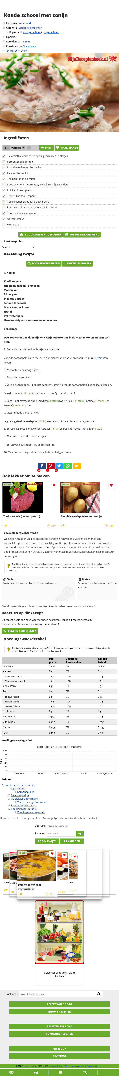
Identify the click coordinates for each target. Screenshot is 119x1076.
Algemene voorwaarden (75, 1066)
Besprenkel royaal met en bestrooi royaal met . (55, 428)
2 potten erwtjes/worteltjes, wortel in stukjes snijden (37, 184)
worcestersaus (46, 428)
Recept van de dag (59, 1004)
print (49, 147)
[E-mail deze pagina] (77, 466)
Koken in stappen (79, 263)
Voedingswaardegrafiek (31, 812)
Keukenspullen (25, 792)
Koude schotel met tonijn (19, 785)
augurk (15, 405)
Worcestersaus (15, 219)
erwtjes (49, 401)
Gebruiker (40, 825)
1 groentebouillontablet (20, 161)
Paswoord (40, 833)
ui (78, 401)
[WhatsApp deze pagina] (68, 466)
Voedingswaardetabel (23, 809)
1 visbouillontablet (17, 173)
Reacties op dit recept (23, 805)
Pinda (10, 579)
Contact (52, 1066)
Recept (14, 818)
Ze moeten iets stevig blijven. (23, 370)
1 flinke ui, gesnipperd (19, 190)
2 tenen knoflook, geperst (21, 196)
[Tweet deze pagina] (59, 466)
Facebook (59, 1048)
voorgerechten (32, 32)
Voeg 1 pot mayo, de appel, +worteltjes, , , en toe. (57, 403)
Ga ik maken (69, 147)
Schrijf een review (17, 50)
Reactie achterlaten (22, 631)
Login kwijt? (47, 841)
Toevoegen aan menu (84, 234)
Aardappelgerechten (30, 27)
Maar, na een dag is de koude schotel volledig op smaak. (40, 452)
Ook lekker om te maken (25, 798)
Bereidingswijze (20, 795)
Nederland (24, 23)
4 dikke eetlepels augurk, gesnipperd (28, 201)
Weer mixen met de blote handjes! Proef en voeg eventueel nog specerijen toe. (29, 440)
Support (90, 1066)
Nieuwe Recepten (59, 1011)
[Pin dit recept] (51, 466)
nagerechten (51, 32)
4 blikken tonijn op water (21, 179)
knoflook (95, 401)
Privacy (60, 1066)
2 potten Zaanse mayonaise (23, 213)
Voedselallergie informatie (32, 802)
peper (94, 428)
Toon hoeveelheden (46, 263)
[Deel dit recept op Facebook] (42, 466)
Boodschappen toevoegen (42, 234)
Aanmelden (72, 841)
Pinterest (59, 1056)
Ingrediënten (18, 788)
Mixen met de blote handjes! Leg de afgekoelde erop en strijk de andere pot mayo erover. (50, 417)
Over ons (99, 1066)
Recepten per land (59, 1026)
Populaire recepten (59, 1034)
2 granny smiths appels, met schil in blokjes (32, 207)
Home (3, 818)
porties (12, 37)
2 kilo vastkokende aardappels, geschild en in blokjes (37, 156)
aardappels (35, 421)
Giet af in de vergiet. (18, 377)
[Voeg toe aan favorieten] (54, 485)
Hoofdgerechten (30, 818)
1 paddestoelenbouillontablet (24, 167)
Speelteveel (30, 46)
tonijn (22, 393)
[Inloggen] (80, 833)
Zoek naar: (12, 994)
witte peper (13, 224)
